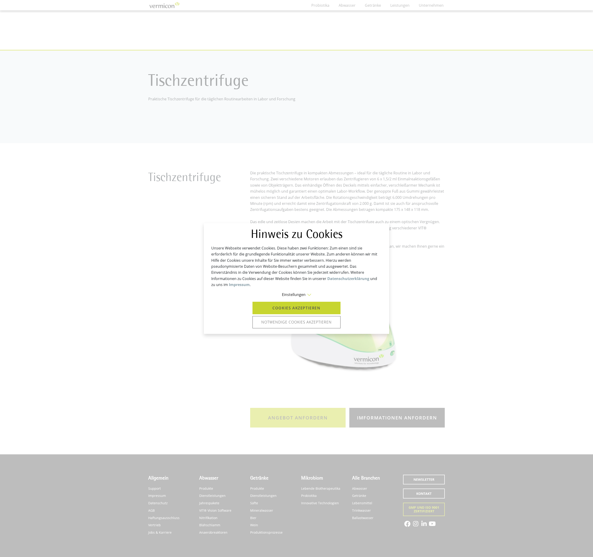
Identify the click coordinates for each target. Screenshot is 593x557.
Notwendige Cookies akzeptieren (296, 322)
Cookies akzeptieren (296, 308)
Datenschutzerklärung (348, 278)
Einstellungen (294, 294)
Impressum (239, 284)
